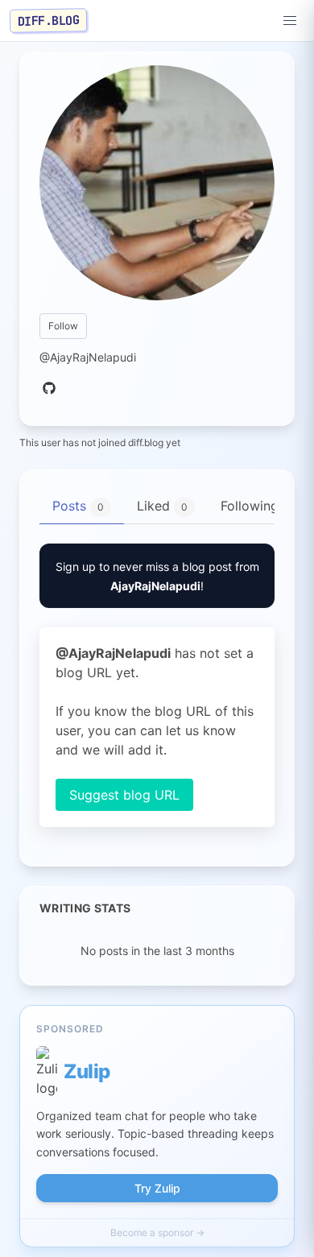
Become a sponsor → (157, 1232)
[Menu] (289, 20)
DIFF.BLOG (49, 20)
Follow (63, 326)
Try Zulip (157, 1188)
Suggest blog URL (124, 795)
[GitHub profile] (49, 388)
